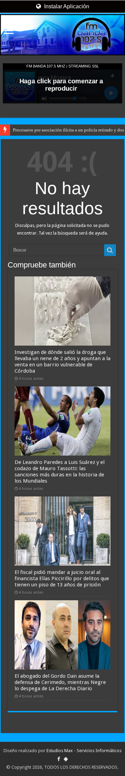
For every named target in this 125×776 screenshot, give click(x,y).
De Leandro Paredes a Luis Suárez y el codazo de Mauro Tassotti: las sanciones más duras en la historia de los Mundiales (60, 471)
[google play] (65, 759)
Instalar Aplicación (66, 6)
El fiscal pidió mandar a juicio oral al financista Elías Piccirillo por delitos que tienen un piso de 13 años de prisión (62, 578)
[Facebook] (59, 759)
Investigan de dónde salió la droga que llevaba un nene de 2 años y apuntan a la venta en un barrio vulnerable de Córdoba (62, 361)
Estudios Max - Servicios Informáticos (84, 750)
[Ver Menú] (9, 31)
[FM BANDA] (62, 34)
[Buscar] (110, 250)
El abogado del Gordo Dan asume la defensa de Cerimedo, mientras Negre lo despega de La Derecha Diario (60, 682)
